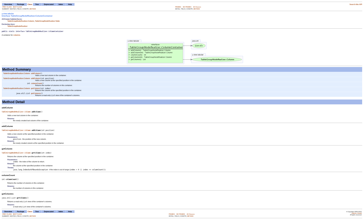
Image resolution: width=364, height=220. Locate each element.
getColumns (36, 93)
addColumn (35, 73)
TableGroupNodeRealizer (17, 26)
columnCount (36, 83)
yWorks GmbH (357, 213)
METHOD (33, 9)
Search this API (355, 4)
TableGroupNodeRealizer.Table (47, 21)
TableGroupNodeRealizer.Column (20, 21)
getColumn (35, 88)
